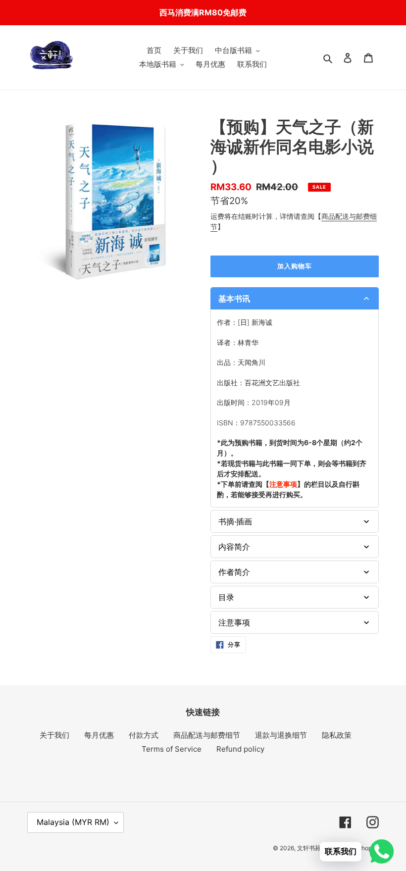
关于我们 (54, 735)
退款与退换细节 (281, 735)
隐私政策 (337, 735)
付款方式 (143, 735)
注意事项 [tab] (234, 622)
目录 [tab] (226, 597)
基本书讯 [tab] (234, 299)
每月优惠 (99, 735)
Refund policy (240, 749)
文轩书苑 (309, 848)
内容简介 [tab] (234, 547)
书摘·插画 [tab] (235, 521)
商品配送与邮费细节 (206, 735)
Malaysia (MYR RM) (73, 822)
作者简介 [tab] (234, 572)
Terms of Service (172, 749)
